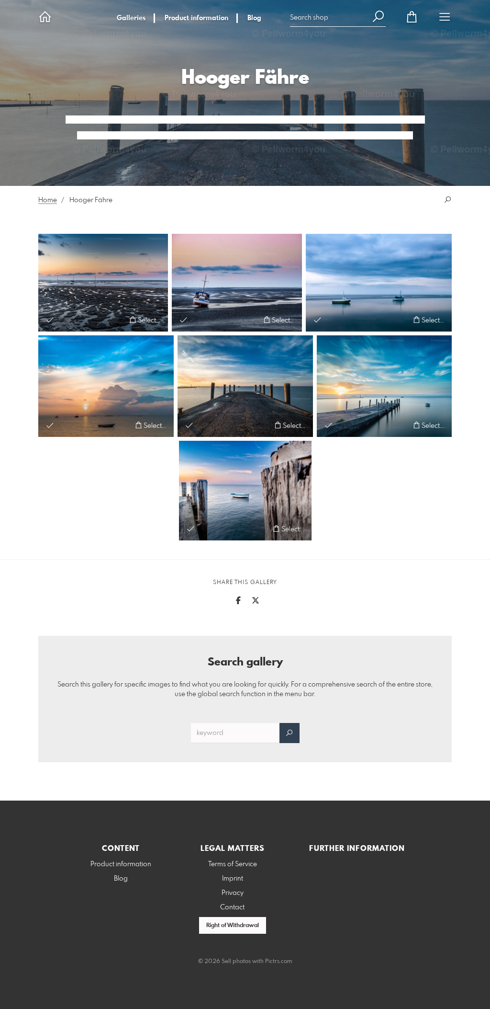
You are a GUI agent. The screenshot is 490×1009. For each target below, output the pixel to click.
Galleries (131, 18)
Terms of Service (232, 864)
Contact (232, 907)
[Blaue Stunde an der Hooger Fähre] (384, 386)
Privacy (233, 893)
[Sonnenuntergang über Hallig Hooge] (106, 386)
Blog (254, 18)
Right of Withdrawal (232, 926)
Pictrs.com (278, 961)
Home (47, 200)
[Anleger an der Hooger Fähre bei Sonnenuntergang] (245, 386)
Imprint (232, 878)
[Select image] (50, 320)
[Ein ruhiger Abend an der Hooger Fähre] (379, 283)
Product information (196, 18)
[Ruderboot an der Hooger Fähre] (245, 490)
